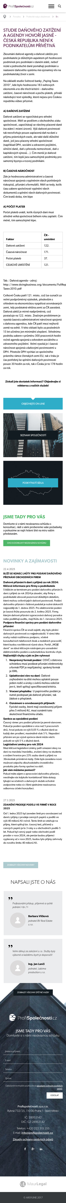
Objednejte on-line (33, 403)
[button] (51, 6)
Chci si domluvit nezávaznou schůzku (26, 543)
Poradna (17, 16)
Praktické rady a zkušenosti (38, 16)
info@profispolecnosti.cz (37, 1132)
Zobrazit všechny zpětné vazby (33, 992)
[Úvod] (6, 16)
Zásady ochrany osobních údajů (33, 1139)
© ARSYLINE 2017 (33, 1197)
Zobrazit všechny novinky (20, 865)
